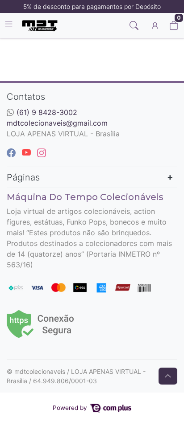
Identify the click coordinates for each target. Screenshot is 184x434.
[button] (154, 25)
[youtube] (27, 152)
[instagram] (41, 152)
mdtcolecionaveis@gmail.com (57, 123)
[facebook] (12, 152)
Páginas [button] (23, 177)
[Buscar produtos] (133, 25)
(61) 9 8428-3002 (47, 112)
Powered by (71, 407)
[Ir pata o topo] (168, 376)
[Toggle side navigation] (9, 25)
